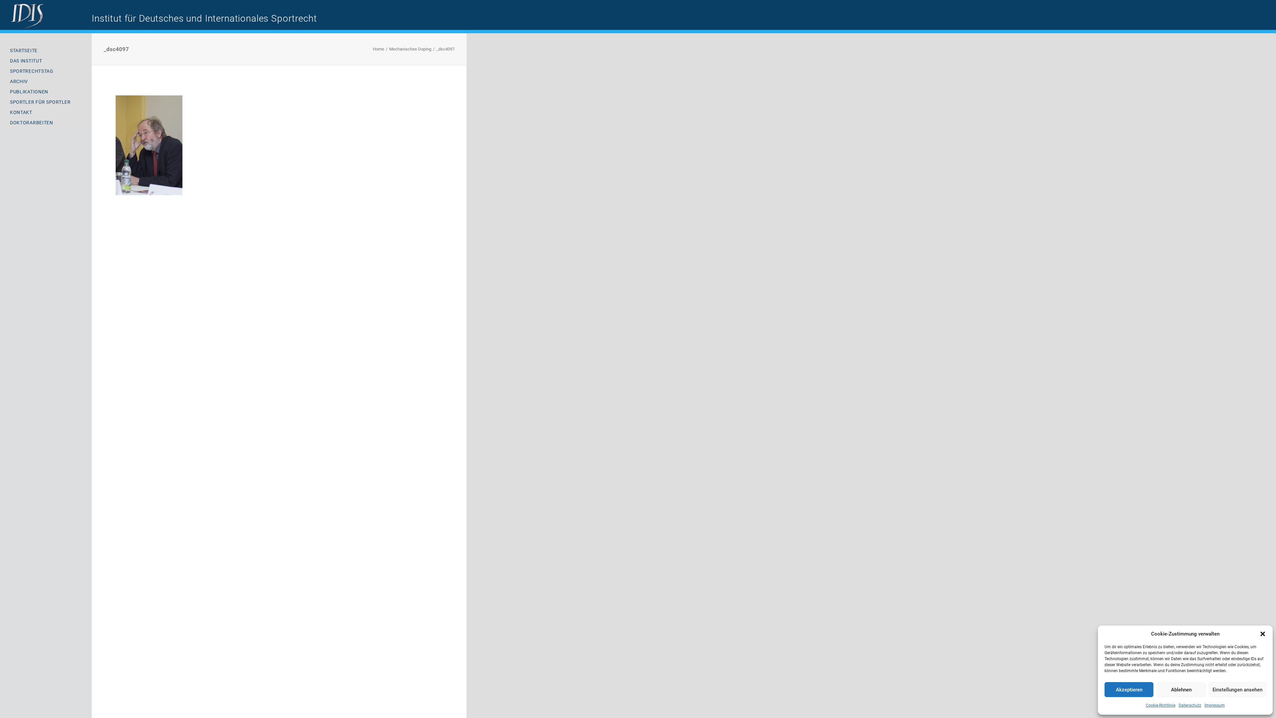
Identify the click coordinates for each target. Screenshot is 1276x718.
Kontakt (21, 112)
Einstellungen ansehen (1237, 690)
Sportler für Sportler (40, 102)
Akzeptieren (1129, 690)
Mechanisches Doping (410, 49)
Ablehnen (1181, 690)
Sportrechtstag (31, 71)
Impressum (1215, 705)
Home (378, 49)
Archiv (19, 81)
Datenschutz (1190, 705)
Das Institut (26, 60)
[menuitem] (46, 51)
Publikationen (29, 91)
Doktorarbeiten (31, 122)
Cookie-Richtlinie (1160, 705)
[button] (1262, 634)
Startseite (24, 50)
